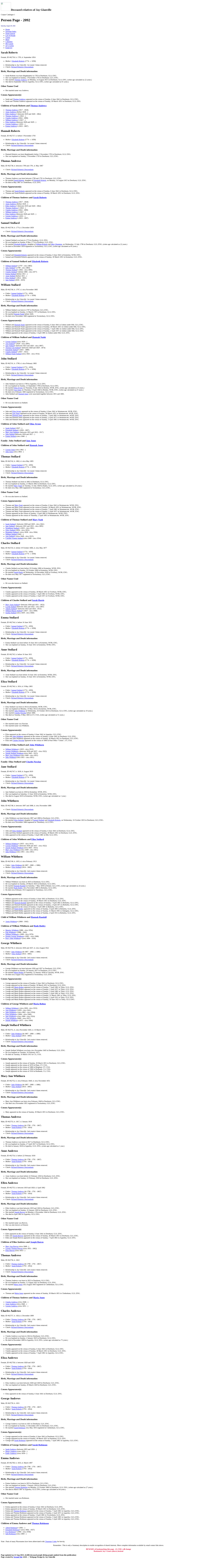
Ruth (18, 888)
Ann (9, 344)
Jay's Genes (9, 46)
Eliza (10, 122)
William (11, 120)
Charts (7, 38)
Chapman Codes (51, 1541)
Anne (10, 112)
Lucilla (10, 607)
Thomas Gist (12, 348)
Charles (11, 118)
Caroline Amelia (14, 538)
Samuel (17, 293)
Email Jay (8, 48)
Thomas (20, 80)
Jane (10, 280)
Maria (18, 972)
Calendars (9, 42)
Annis (11, 922)
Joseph (11, 1020)
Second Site (18, 1557)
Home (7, 29)
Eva (10, 1532)
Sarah (19, 180)
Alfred (11, 1528)
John (10, 268)
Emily (11, 1453)
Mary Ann (12, 432)
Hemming (11, 532)
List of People (10, 36)
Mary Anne (12, 605)
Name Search (10, 33)
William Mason (13, 611)
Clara (11, 1018)
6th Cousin (9, 44)
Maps (7, 40)
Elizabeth (18, 61)
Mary (56, 244)
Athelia (11, 609)
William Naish (13, 354)
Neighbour (12, 528)
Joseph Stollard (14, 753)
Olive (10, 530)
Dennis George (14, 936)
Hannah (19, 314)
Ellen (10, 114)
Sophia (10, 613)
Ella (10, 932)
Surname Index (10, 31)
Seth (10, 1534)
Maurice (12, 930)
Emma (11, 126)
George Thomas (14, 1248)
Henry (11, 1451)
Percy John (13, 938)
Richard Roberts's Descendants (22, 67)
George (11, 124)
